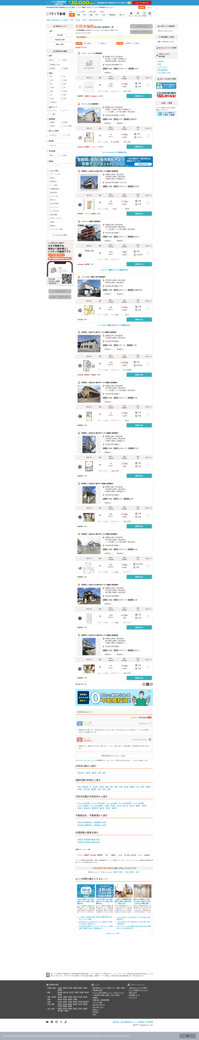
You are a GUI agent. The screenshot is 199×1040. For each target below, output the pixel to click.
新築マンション (94, 872)
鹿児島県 (60, 1010)
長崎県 (70, 1008)
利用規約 (141, 1022)
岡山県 (65, 1004)
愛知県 (60, 999)
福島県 (60, 990)
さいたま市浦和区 (125, 803)
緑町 (104, 789)
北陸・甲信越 (51, 997)
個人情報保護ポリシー (129, 1022)
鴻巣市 (114, 808)
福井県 (85, 997)
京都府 (70, 1001)
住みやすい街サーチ (99, 1005)
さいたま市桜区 (111, 803)
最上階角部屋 (163, 70)
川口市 (119, 806)
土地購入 (95, 997)
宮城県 (75, 988)
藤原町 (94, 789)
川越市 (106, 806)
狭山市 (101, 808)
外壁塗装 (95, 1012)
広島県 (60, 1004)
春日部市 (95, 808)
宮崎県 (85, 1008)
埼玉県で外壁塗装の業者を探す (89, 842)
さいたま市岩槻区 (96, 806)
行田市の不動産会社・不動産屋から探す (92, 822)
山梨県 (65, 997)
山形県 (85, 988)
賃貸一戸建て (121, 988)
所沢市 (131, 806)
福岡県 (60, 1008)
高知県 (70, 1006)
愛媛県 (65, 1006)
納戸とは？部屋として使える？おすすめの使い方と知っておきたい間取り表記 (142, 901)
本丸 (99, 789)
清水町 (126, 787)
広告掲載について (134, 995)
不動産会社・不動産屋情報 (101, 1000)
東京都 (60, 992)
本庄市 (80, 808)
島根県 (75, 1004)
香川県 (60, 1006)
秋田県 (80, 988)
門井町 (101, 787)
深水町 (80, 789)
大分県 (80, 1008)
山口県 (80, 1004)
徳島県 (85, 1004)
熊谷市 (113, 806)
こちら (134, 760)
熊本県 (75, 1008)
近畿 (48, 1001)
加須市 (144, 806)
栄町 (111, 787)
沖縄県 (66, 1010)
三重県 (75, 999)
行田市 (87, 773)
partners (46, 1036)
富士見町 (87, 789)
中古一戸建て (129, 872)
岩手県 (70, 988)
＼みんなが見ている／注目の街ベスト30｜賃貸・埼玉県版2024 (104, 901)
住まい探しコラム (98, 1007)
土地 (137, 872)
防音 (159, 64)
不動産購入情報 (97, 990)
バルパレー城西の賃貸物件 (91, 221)
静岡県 (70, 999)
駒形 (107, 787)
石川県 (80, 997)
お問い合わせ (133, 993)
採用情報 (149, 1022)
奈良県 (80, 1001)
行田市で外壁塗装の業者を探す (89, 839)
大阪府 (60, 1001)
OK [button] (187, 1036)
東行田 (94, 773)
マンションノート (89, 760)
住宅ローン (96, 1009)
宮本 (108, 789)
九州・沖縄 (50, 1008)
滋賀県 (75, 1001)
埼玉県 (71, 992)
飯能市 (138, 806)
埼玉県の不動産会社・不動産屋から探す (92, 825)
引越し (95, 1014)
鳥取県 (70, 1004)
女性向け (161, 61)
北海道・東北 (51, 988)
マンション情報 (97, 1002)
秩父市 (125, 806)
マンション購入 (97, 993)
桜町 (116, 787)
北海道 (60, 988)
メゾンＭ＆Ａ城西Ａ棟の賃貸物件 (93, 277)
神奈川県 (65, 992)
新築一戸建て (118, 872)
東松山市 (87, 808)
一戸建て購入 (97, 995)
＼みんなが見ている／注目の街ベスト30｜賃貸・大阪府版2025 (85, 901)
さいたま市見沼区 (84, 803)
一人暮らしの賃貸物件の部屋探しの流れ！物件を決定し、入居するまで (123, 901)
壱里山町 (85, 787)
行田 (99, 773)
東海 (48, 999)
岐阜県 (65, 999)
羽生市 (108, 808)
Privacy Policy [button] (123, 1036)
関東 (48, 992)
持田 (104, 773)
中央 (137, 787)
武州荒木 (81, 773)
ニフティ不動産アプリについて (138, 990)
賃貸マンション (101, 988)
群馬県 (60, 994)
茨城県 (81, 992)
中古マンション (106, 872)
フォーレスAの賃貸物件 (90, 104)
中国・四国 (50, 1004)
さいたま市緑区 (83, 806)
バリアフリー (163, 67)
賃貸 (94, 988)
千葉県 (76, 992)
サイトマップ (133, 997)
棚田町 (132, 787)
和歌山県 (86, 1001)
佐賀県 (65, 1008)
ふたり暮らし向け (164, 72)
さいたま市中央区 (98, 803)
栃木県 (87, 992)
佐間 (120, 787)
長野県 (70, 997)
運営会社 (116, 1022)
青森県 (65, 988)
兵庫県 (65, 1001)
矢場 (79, 787)
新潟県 (60, 997)
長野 (142, 787)
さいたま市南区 (138, 803)
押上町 (95, 787)
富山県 (75, 997)
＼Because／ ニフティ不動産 (138, 988)
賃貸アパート (111, 988)
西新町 (147, 787)
